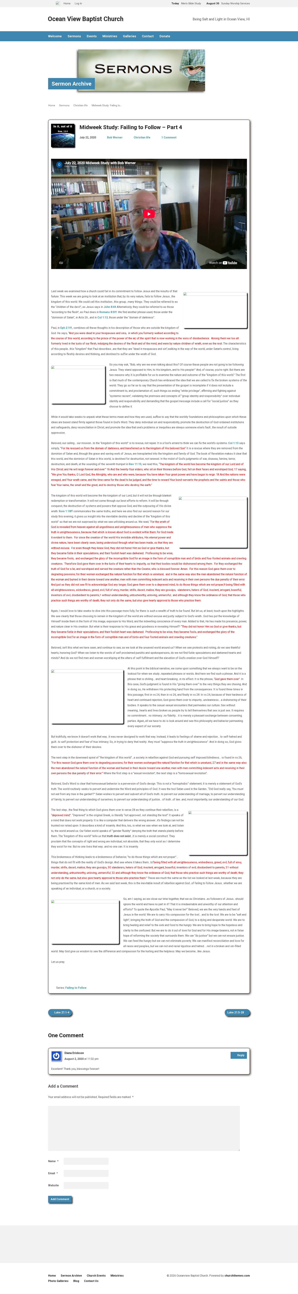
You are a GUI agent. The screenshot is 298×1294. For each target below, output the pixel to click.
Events (92, 36)
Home (51, 105)
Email (53, 1173)
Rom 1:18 (65, 511)
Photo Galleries (58, 1281)
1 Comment (168, 137)
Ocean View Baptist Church (85, 19)
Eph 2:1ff (66, 327)
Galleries (129, 36)
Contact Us (91, 1281)
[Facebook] (248, 36)
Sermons (74, 36)
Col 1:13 (102, 317)
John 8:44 (110, 307)
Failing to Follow (75, 987)
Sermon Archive (71, 83)
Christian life (80, 105)
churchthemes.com (237, 1275)
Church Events (96, 1275)
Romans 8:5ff (108, 312)
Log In (78, 3)
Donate (165, 36)
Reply (240, 1055)
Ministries (109, 36)
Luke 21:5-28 (236, 1012)
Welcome (55, 36)
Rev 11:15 (135, 464)
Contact (148, 36)
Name (53, 1161)
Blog (76, 1281)
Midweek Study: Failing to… (107, 105)
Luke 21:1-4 (61, 1012)
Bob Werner (115, 137)
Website (53, 1185)
